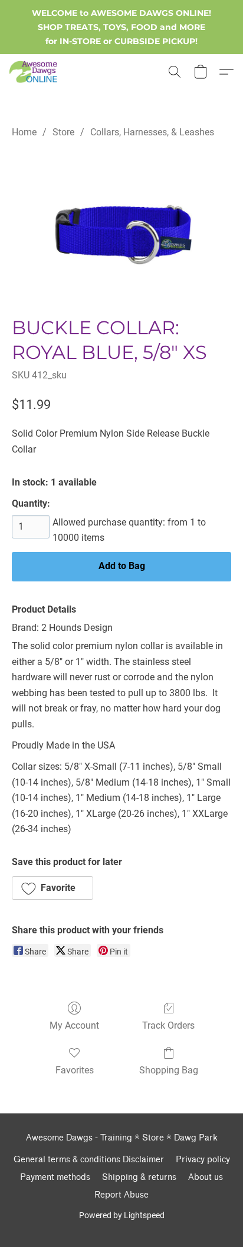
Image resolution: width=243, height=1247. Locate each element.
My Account (74, 1025)
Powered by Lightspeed (122, 1215)
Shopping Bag (168, 1070)
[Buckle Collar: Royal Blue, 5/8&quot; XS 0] (121, 225)
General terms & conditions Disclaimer (89, 1160)
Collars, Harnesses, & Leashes (152, 132)
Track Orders (168, 1025)
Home (24, 132)
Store (63, 132)
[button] (34, 71)
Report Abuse (121, 1195)
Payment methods (55, 1177)
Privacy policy (203, 1160)
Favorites (74, 1070)
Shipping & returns (139, 1177)
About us (205, 1177)
